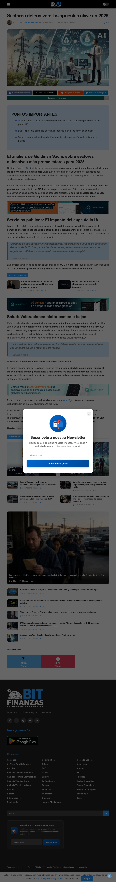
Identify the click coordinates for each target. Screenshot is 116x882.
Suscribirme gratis (58, 463)
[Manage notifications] (109, 876)
